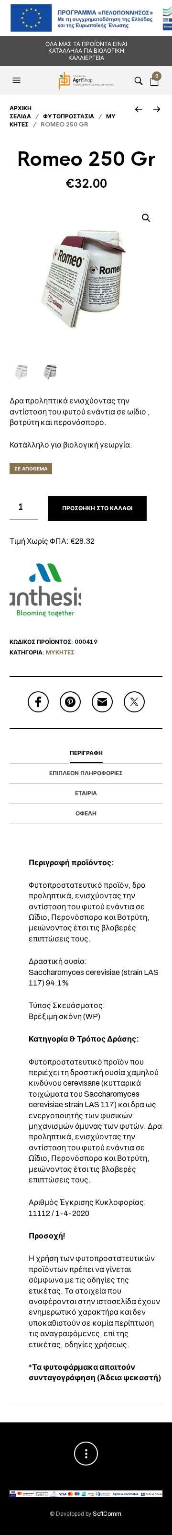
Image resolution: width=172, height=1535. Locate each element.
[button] (17, 80)
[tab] (86, 754)
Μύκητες (60, 652)
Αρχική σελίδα (21, 112)
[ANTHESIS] (45, 590)
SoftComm (107, 1514)
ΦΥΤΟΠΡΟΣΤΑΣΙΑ (68, 116)
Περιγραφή (86, 753)
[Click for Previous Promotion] (138, 109)
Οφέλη (86, 813)
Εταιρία (86, 793)
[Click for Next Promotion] (156, 109)
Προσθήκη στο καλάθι (97, 508)
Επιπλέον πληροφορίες (86, 773)
